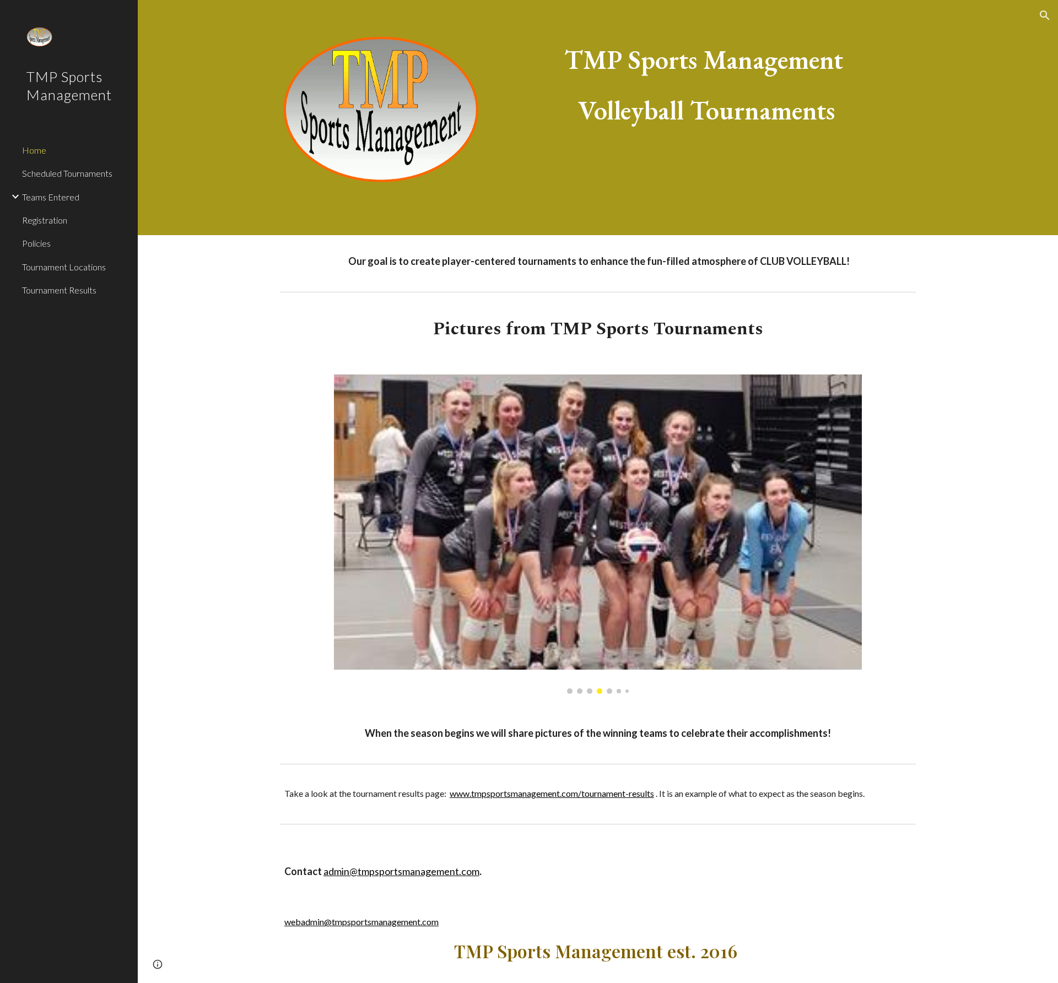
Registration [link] (44, 220)
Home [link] (34, 150)
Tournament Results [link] (59, 290)
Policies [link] (36, 243)
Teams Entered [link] (50, 197)
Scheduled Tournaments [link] (67, 173)
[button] (1045, 15)
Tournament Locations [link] (64, 267)
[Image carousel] (597, 534)
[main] (706, 85)
